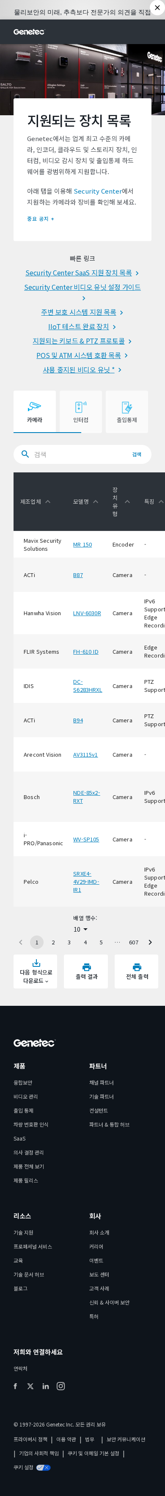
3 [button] (69, 942)
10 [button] (77, 928)
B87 (78, 575)
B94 (78, 720)
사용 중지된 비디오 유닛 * (78, 369)
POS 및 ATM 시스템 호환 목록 (78, 355)
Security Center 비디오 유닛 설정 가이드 (82, 287)
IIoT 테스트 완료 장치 (78, 326)
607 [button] (133, 942)
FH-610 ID (86, 651)
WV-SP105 (86, 839)
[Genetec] (30, 32)
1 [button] (37, 942)
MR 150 (82, 544)
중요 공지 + (41, 218)
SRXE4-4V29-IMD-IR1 (86, 881)
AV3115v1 (85, 754)
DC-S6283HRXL (87, 685)
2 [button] (53, 942)
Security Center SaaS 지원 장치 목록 (78, 272)
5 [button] (101, 942)
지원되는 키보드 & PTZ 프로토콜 (78, 341)
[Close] (157, 7)
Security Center (98, 190)
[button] (37, 502)
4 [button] (85, 942)
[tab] (35, 412)
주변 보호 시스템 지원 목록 (78, 312)
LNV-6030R (87, 613)
